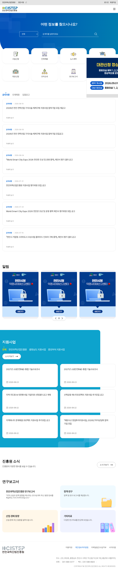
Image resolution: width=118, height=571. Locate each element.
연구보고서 (73, 76)
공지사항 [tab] (5, 95)
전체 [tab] (4, 349)
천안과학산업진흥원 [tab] (18, 349)
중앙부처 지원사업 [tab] (56, 349)
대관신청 (15, 76)
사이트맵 (112, 547)
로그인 (106, 2)
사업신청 (15, 59)
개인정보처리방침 (81, 547)
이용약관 (69, 547)
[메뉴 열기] (114, 9)
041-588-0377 (68, 562)
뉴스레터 (73, 59)
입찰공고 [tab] (26, 95)
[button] (56, 318)
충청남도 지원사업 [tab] (37, 349)
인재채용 (44, 59)
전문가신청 (102, 59)
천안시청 (21, 2)
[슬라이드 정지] (59, 318)
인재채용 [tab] (15, 95)
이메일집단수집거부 (98, 547)
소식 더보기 (9, 356)
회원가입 (113, 2)
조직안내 (44, 76)
